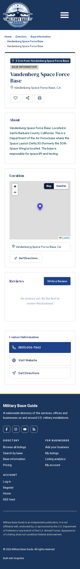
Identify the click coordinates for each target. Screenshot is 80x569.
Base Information (41, 36)
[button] (40, 206)
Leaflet (65, 237)
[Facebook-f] (6, 429)
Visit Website (27, 360)
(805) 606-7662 (29, 347)
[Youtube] (25, 429)
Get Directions (28, 258)
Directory (21, 36)
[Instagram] (15, 429)
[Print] (39, 98)
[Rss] (33, 429)
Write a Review (57, 281)
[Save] (15, 98)
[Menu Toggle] (63, 14)
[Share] (27, 98)
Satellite (61, 186)
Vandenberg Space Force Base (25, 41)
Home (8, 36)
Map (48, 186)
